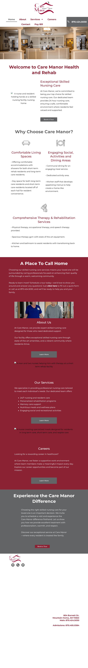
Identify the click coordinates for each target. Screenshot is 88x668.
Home (11, 19)
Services (35, 19)
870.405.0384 (72, 625)
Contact (25, 24)
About (22, 19)
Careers (52, 19)
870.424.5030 (79, 22)
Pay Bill (39, 24)
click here (52, 286)
